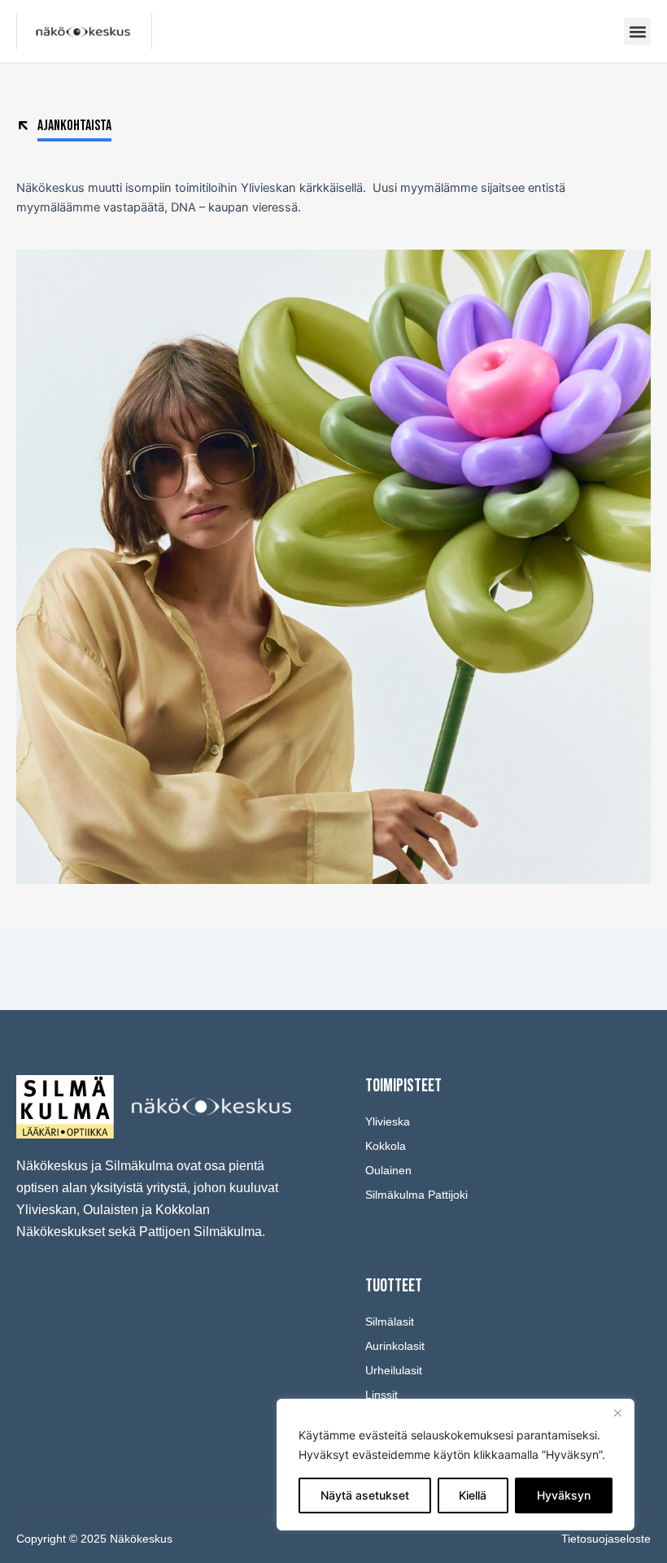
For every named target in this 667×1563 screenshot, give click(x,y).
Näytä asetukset (364, 1495)
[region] (455, 1464)
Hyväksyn (564, 1495)
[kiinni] (617, 1412)
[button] (637, 31)
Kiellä (472, 1495)
